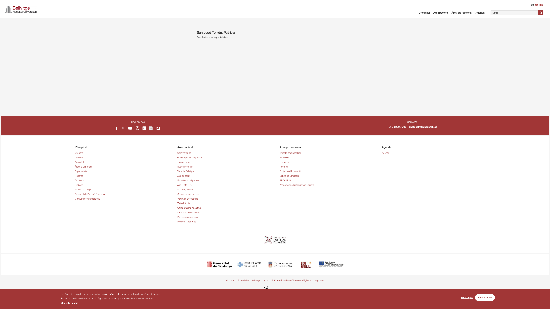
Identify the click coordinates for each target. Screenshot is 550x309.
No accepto (467, 297)
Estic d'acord (485, 297)
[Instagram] (137, 128)
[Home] (22, 9)
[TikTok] (158, 128)
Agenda (480, 12)
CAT (532, 5)
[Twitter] (123, 128)
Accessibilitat (243, 280)
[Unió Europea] (331, 265)
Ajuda (266, 280)
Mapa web (319, 280)
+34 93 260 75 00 (396, 126)
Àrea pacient (440, 12)
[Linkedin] (144, 128)
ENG (541, 5)
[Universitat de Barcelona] (280, 265)
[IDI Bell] (306, 265)
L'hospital (424, 12)
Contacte (230, 280)
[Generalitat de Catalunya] (219, 265)
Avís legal (256, 280)
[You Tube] (130, 128)
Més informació (69, 303)
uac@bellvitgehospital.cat (423, 126)
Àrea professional (461, 12)
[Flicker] (151, 128)
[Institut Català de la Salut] (249, 265)
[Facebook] (117, 128)
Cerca (540, 12)
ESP (536, 5)
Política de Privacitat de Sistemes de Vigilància (291, 280)
